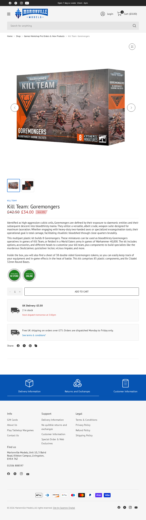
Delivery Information (52, 419)
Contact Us (13, 435)
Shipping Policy (84, 435)
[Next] (131, 108)
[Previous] (15, 108)
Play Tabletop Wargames (20, 430)
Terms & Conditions (86, 419)
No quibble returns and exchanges (54, 426)
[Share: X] (24, 345)
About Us (12, 425)
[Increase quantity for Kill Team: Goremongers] (19, 292)
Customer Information (53, 434)
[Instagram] (21, 3)
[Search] (134, 26)
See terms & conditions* (34, 335)
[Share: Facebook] (18, 345)
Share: (10, 345)
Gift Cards (12, 419)
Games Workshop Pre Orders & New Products (44, 36)
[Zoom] (132, 46)
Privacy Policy (83, 425)
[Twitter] (16, 3)
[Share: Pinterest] (30, 345)
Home (9, 36)
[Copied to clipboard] (35, 345)
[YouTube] (27, 3)
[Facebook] (10, 3)
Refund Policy (83, 430)
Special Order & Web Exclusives (52, 441)
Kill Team (12, 200)
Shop (18, 36)
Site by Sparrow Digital (64, 507)
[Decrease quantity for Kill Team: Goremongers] (10, 292)
